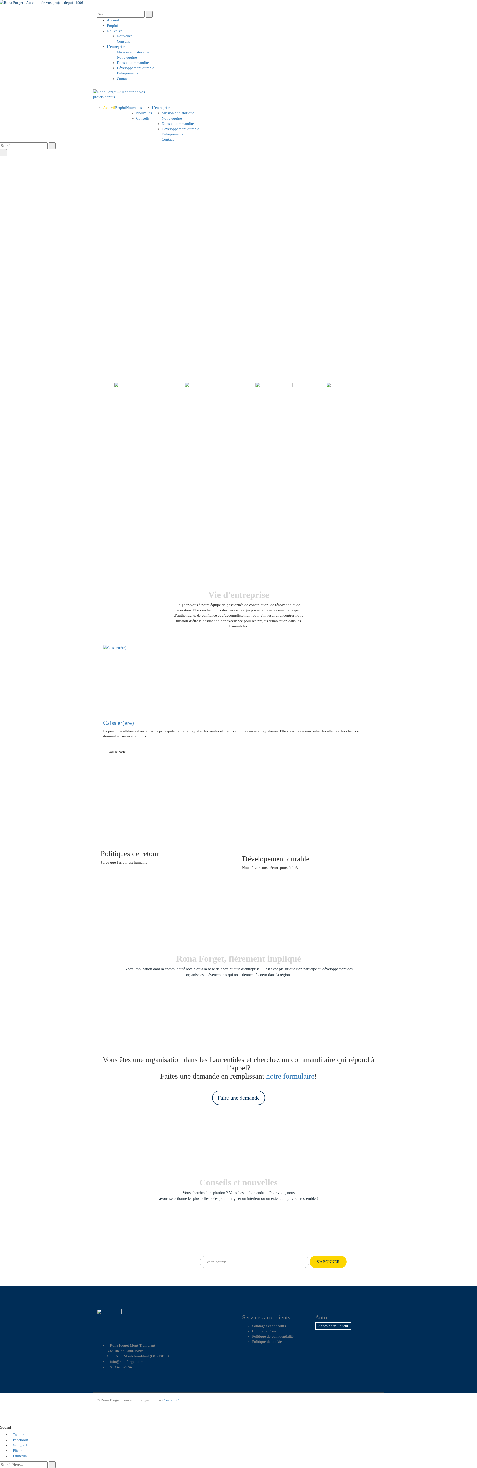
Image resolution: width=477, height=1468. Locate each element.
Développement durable (135, 68)
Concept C (170, 1400)
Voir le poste (117, 752)
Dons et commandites (133, 62)
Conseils (123, 41)
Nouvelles (114, 31)
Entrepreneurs (127, 73)
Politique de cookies (267, 1342)
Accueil (113, 20)
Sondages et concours (269, 1326)
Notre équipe (127, 57)
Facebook (20, 1440)
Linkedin (20, 1456)
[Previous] (97, 684)
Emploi (112, 26)
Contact (123, 79)
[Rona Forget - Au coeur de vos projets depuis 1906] (41, 2)
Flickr (17, 1451)
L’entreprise (116, 47)
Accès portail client (333, 1326)
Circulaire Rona (264, 1331)
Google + (20, 1445)
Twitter (18, 1434)
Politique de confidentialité (273, 1336)
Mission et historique (133, 52)
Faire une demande (239, 1098)
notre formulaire (290, 1076)
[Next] (380, 684)
